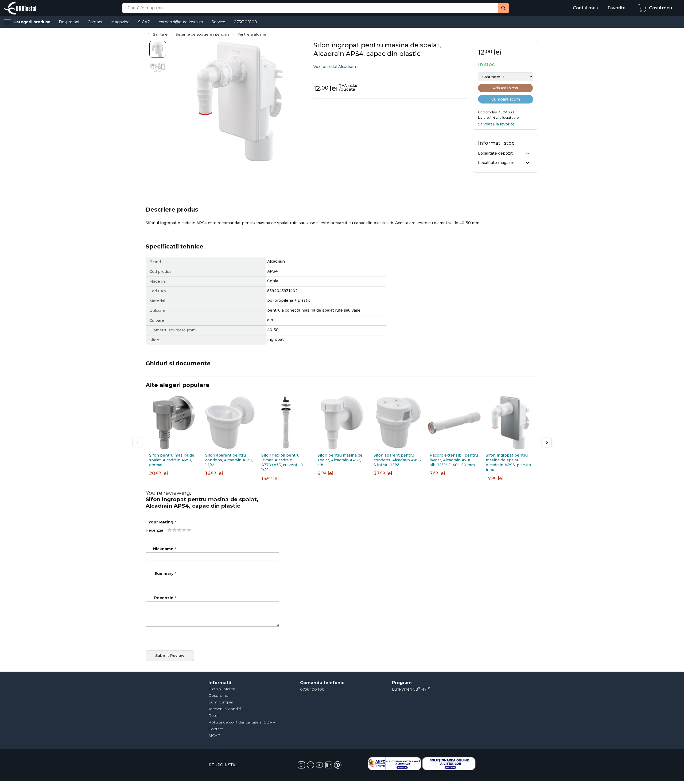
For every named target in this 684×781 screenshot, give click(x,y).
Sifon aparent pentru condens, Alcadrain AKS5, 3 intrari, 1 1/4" (398, 460)
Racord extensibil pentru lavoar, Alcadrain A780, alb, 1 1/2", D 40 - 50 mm (454, 460)
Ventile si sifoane (252, 34)
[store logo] (20, 8)
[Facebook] (311, 764)
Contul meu (585, 8)
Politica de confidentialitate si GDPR (241, 722)
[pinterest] (338, 764)
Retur (213, 715)
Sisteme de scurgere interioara (203, 34)
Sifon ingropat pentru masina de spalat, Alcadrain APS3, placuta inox (508, 462)
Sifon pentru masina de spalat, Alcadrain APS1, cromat (171, 460)
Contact (215, 728)
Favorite (616, 8)
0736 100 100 (312, 689)
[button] (157, 49)
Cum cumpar (220, 702)
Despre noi (218, 695)
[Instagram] (301, 764)
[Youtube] (320, 764)
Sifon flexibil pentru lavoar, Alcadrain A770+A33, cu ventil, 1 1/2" (282, 462)
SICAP (214, 735)
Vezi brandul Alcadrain (334, 66)
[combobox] (315, 8)
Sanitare (160, 34)
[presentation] (547, 442)
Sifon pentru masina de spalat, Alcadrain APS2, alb (340, 460)
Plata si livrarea (221, 688)
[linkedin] (329, 764)
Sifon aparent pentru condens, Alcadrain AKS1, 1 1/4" (229, 460)
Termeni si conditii (225, 708)
